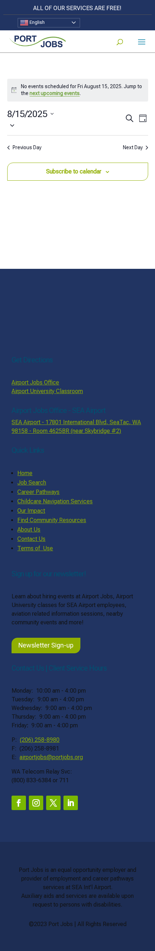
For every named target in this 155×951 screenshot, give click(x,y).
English (36, 22)
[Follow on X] (53, 803)
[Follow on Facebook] (19, 803)
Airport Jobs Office (35, 382)
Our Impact (31, 510)
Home (24, 473)
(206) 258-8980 (39, 739)
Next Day (133, 147)
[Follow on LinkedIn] (70, 803)
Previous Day (27, 147)
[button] (65, 125)
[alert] (77, 90)
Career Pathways (38, 492)
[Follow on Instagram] (36, 803)
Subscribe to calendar (73, 171)
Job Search (31, 482)
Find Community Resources (51, 520)
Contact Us (31, 538)
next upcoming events (55, 93)
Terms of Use (35, 548)
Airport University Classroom (47, 391)
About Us (28, 529)
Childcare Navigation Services (55, 501)
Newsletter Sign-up (46, 645)
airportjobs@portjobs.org (51, 757)
